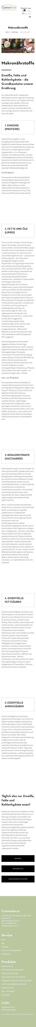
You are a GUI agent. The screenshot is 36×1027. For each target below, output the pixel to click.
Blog (3, 940)
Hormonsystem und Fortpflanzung (17, 981)
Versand (5, 947)
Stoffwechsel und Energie (13, 970)
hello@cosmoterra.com (10, 926)
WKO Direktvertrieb (9, 1010)
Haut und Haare (8, 991)
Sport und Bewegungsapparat (14, 984)
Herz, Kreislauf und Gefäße (13, 977)
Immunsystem (7, 966)
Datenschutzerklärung (12, 950)
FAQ (3, 943)
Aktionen (5, 995)
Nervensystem (8, 988)
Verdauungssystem (10, 973)
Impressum (6, 954)
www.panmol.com (8, 1007)
